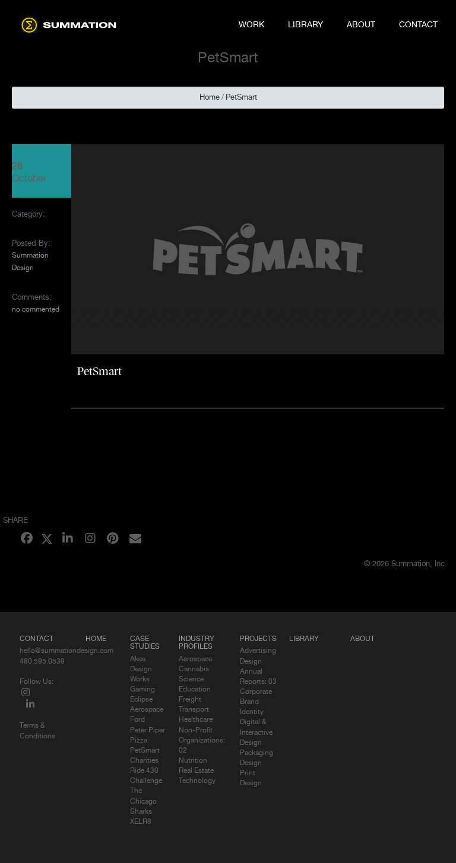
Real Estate (196, 771)
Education (195, 689)
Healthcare (196, 720)
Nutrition (193, 760)
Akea (137, 659)
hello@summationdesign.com (66, 651)
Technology (197, 781)
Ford (137, 720)
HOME (96, 639)
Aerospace (195, 659)
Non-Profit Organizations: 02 (202, 740)
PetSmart (241, 97)
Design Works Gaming (142, 679)
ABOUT (362, 639)
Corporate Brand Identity (256, 702)
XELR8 (140, 822)
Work (251, 25)
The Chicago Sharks (143, 801)
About (361, 25)
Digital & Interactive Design (256, 732)
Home (210, 97)
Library (305, 25)
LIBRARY (304, 639)
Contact (418, 25)
